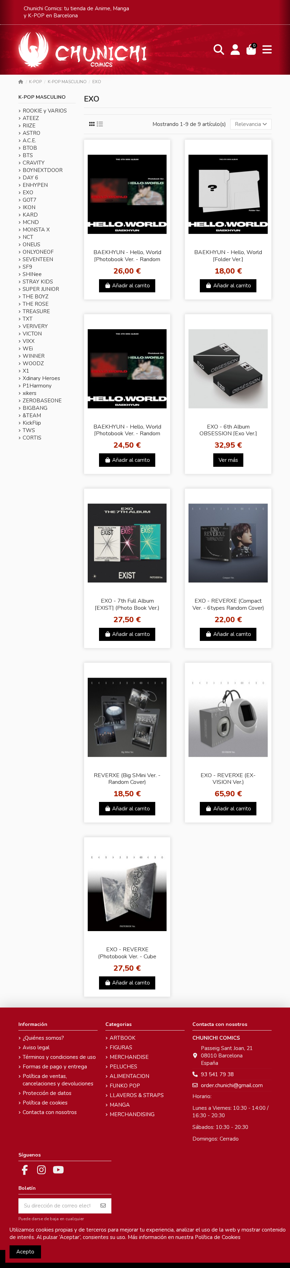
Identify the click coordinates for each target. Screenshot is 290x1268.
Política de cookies (45, 1102)
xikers (29, 393)
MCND (31, 222)
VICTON (32, 333)
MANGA (120, 1104)
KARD (30, 214)
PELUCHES (123, 1066)
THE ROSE (35, 304)
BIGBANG (35, 408)
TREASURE (36, 311)
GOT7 (29, 199)
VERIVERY (35, 326)
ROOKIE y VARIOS (45, 110)
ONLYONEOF (38, 252)
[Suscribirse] (103, 1206)
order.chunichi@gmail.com (232, 1085)
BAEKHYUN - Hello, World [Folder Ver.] (228, 255)
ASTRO (31, 133)
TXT (28, 318)
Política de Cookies (217, 1237)
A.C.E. (29, 140)
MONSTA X (36, 229)
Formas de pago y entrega (55, 1066)
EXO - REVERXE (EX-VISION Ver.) (228, 778)
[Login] (235, 49)
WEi (28, 348)
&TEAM (32, 415)
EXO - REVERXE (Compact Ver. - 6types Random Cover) (228, 604)
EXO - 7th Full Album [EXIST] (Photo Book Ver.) (127, 604)
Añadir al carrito (131, 285)
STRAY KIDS (38, 281)
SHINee (32, 274)
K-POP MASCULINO (42, 97)
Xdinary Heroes (41, 378)
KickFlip (32, 422)
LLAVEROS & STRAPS (137, 1095)
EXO (28, 192)
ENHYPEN (35, 185)
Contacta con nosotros (50, 1112)
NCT (28, 237)
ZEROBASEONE (42, 400)
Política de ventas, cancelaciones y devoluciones (58, 1080)
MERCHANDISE (129, 1057)
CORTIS (32, 437)
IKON (29, 207)
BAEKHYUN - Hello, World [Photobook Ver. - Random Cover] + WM (127, 259)
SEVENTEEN (38, 259)
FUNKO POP (125, 1085)
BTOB (30, 147)
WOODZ (33, 363)
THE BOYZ (35, 296)
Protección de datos (47, 1093)
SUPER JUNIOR (41, 289)
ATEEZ (31, 118)
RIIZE (29, 125)
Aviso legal (36, 1047)
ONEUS (31, 244)
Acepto (25, 1251)
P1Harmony (37, 385)
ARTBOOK (122, 1038)
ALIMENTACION (129, 1076)
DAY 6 (30, 177)
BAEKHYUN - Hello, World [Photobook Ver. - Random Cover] (127, 433)
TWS (29, 430)
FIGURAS (121, 1047)
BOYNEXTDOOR (43, 170)
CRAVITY (34, 162)
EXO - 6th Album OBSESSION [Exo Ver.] (228, 430)
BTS (28, 155)
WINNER (34, 356)
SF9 (27, 266)
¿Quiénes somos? (43, 1038)
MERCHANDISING (132, 1114)
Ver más (228, 460)
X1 (26, 370)
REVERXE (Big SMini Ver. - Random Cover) (127, 778)
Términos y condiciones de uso (59, 1057)
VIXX (29, 341)
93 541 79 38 (217, 1074)
